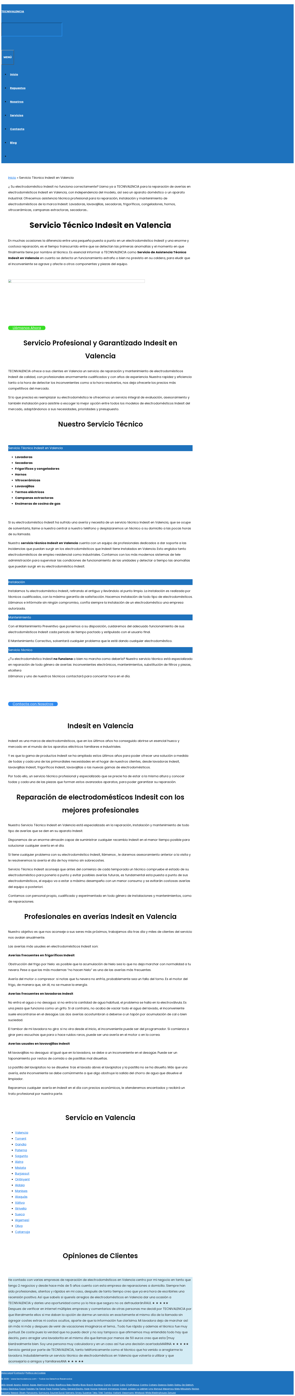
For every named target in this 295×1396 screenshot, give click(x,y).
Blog (13, 143)
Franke (55, 1388)
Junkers (132, 1388)
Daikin (170, 1384)
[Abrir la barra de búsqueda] (3, 43)
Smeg (78, 1392)
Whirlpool (139, 1392)
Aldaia (20, 1185)
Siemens (69, 1392)
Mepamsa (168, 1388)
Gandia (20, 1144)
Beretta (76, 1384)
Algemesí (22, 1220)
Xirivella (20, 1208)
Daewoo (162, 1384)
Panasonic (32, 1392)
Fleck (48, 1388)
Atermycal (42, 1384)
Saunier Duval (57, 1392)
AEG (3, 1384)
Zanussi (171, 1392)
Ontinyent (22, 1179)
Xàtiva (20, 1203)
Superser (87, 1392)
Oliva (19, 1226)
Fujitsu (63, 1388)
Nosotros (16, 102)
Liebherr (144, 1388)
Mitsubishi (185, 1388)
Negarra (5, 1392)
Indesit (123, 1388)
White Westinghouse (156, 1392)
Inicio (14, 74)
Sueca (20, 1214)
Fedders (30, 1388)
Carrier (115, 1384)
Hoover (93, 1388)
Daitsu (177, 1384)
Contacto (17, 129)
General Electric (75, 1388)
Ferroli (42, 1388)
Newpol (14, 1392)
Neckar (195, 1388)
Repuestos (17, 88)
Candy (107, 1384)
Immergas (113, 1388)
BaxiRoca (61, 1384)
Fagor (22, 1388)
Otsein (22, 1392)
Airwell (9, 1384)
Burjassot (22, 1173)
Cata (122, 1384)
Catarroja (22, 1232)
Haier (86, 1388)
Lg (138, 1388)
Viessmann (128, 1392)
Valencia (21, 1132)
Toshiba (108, 1392)
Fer (37, 1388)
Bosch (90, 1384)
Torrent (20, 1138)
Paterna (21, 1150)
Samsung (44, 1392)
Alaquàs (21, 1197)
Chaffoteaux (132, 1384)
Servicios (16, 115)
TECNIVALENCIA (12, 11)
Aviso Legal (7, 1372)
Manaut (158, 1388)
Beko (69, 1384)
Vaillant (117, 1392)
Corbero (153, 1384)
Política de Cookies (36, 1372)
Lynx (151, 1388)
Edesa (4, 1388)
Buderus (98, 1384)
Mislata (20, 1168)
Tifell (100, 1392)
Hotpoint (102, 1388)
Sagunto (21, 1156)
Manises (21, 1191)
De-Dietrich (187, 1384)
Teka (94, 1392)
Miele (177, 1388)
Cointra (144, 1384)
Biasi (83, 1384)
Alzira (19, 1162)
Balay (52, 1384)
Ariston (25, 1384)
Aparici (17, 1384)
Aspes (33, 1384)
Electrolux (13, 1388)
